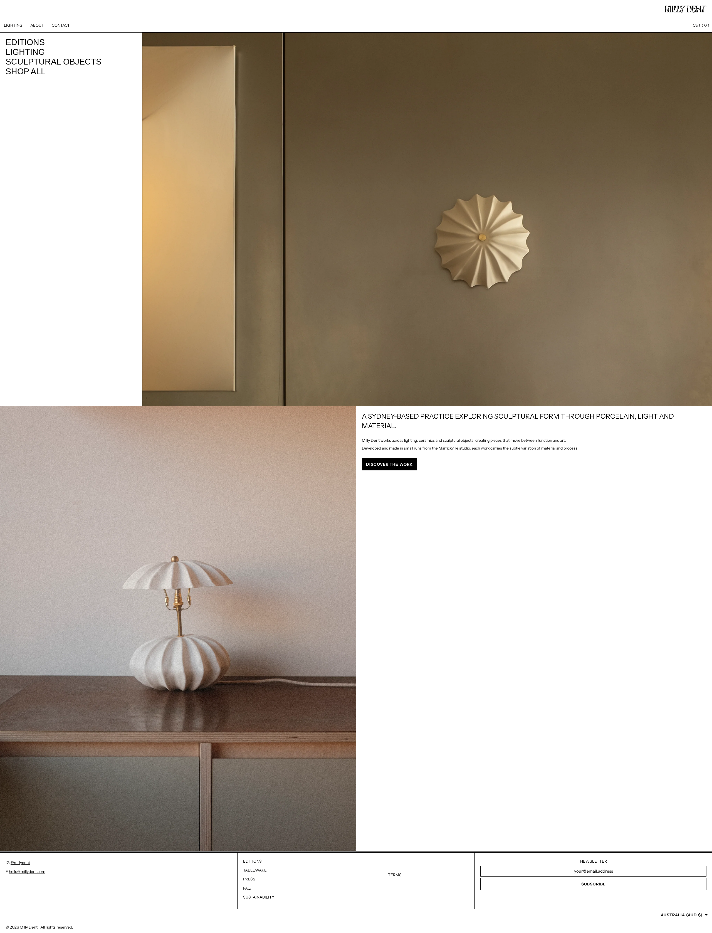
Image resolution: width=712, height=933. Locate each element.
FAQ (247, 888)
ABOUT (37, 25)
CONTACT (61, 25)
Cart (698, 25)
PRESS (249, 879)
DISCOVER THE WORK (389, 464)
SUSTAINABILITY (258, 897)
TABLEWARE (255, 870)
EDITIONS (252, 861)
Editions (25, 42)
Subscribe (593, 884)
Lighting (25, 52)
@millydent (20, 862)
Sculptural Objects (54, 62)
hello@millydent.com (27, 871)
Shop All (26, 71)
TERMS (395, 874)
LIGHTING (13, 25)
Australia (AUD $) (682, 914)
